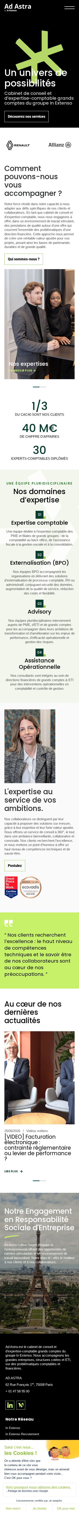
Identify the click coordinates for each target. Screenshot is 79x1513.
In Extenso (12, 1428)
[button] (36, 387)
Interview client (37, 1131)
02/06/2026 (12, 1131)
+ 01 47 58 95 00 (17, 1391)
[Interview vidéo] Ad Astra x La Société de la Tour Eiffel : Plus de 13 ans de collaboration (39, 1145)
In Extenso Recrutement (22, 1434)
